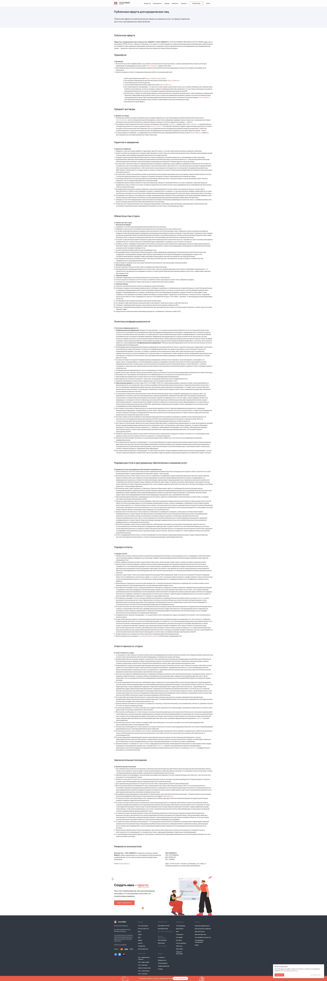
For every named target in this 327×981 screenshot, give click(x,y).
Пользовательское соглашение (123, 935)
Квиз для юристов (200, 934)
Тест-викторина (143, 926)
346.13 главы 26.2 (153, 636)
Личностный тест (143, 928)
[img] (115, 954)
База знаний (179, 928)
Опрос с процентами (144, 968)
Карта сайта (117, 941)
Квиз (139, 931)
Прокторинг (161, 943)
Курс (139, 937)
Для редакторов (163, 928)
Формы (140, 940)
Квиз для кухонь (200, 931)
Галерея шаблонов (163, 966)
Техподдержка (180, 926)
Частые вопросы (181, 943)
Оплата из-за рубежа (120, 944)
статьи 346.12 (142, 636)
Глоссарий (179, 937)
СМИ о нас (179, 946)
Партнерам (179, 949)
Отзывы (160, 969)
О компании (179, 934)
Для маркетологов (163, 925)
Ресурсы (184, 3)
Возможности (157, 3)
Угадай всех (141, 946)
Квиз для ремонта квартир (203, 928)
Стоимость (161, 957)
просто (143, 885)
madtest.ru (172, 124)
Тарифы (166, 3)
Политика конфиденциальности (123, 937)
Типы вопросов (162, 963)
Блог (177, 931)
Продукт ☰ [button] (147, 3)
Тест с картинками (143, 962)
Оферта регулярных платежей (123, 939)
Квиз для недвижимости (202, 926)
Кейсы (197, 945)
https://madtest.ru (152, 66)
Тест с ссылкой (142, 974)
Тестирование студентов (203, 937)
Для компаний (162, 940)
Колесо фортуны (143, 949)
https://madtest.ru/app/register (156, 78)
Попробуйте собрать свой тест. (156, 978)
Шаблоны (175, 3)
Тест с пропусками (143, 971)
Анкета (140, 943)
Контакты (179, 940)
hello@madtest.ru (167, 796)
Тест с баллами (142, 965)
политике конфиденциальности (289, 970)
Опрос (140, 934)
